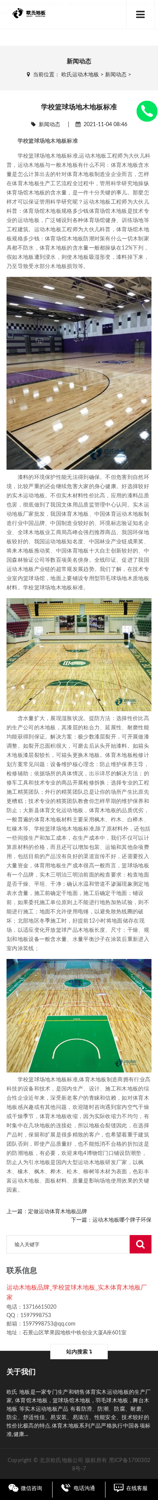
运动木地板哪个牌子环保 (121, 1220)
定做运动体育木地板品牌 (57, 1211)
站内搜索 (77, 1352)
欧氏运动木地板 (80, 74)
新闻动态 (116, 74)
